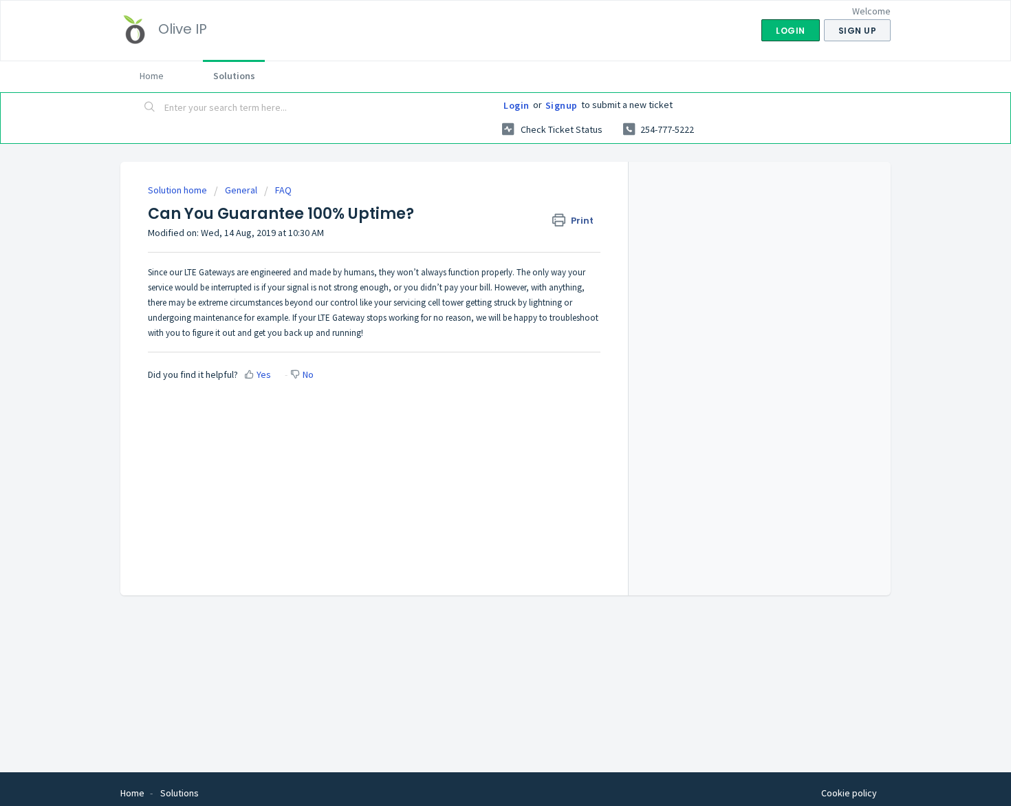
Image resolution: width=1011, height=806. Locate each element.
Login (516, 105)
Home (152, 76)
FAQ (283, 190)
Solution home (178, 190)
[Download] (480, 223)
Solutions (234, 76)
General (241, 190)
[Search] (149, 108)
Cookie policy (849, 793)
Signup (561, 105)
